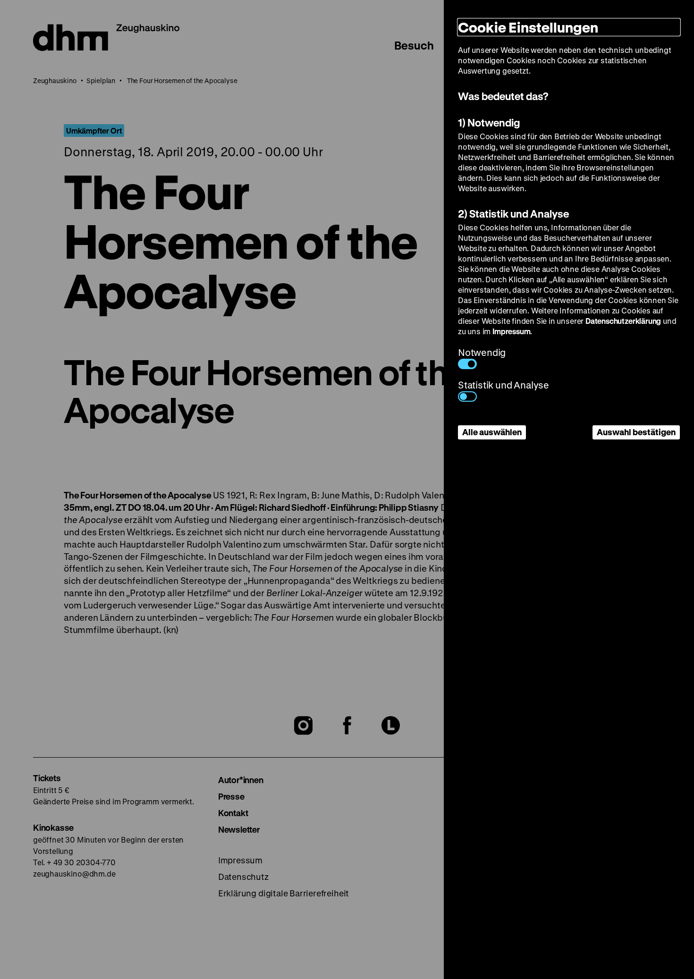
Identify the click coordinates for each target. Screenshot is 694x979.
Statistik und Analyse (503, 385)
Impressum (511, 331)
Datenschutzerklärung (623, 320)
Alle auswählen (492, 432)
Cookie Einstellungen (528, 27)
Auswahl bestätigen (636, 432)
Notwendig (482, 352)
